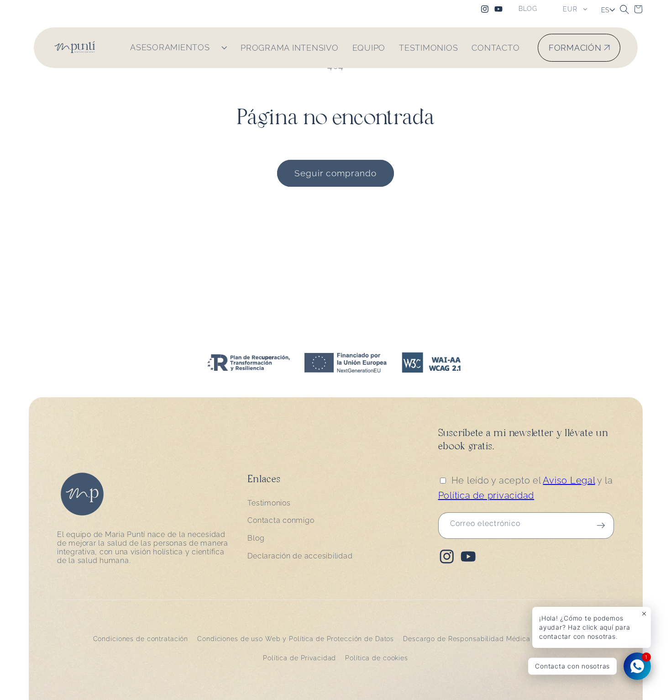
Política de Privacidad (299, 658)
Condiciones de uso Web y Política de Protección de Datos (295, 638)
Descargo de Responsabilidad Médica (466, 638)
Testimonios (268, 503)
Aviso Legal (569, 480)
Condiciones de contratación (141, 638)
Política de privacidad (486, 495)
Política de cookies (376, 658)
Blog (255, 538)
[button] (624, 9)
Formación (575, 48)
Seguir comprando (335, 173)
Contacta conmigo (280, 520)
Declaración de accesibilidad (299, 556)
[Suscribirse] (600, 525)
